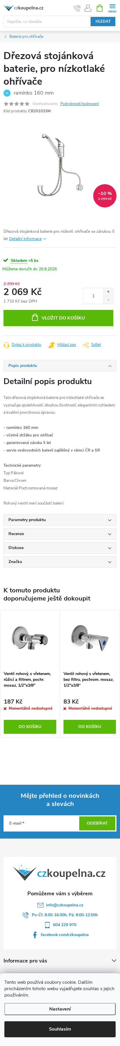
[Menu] (112, 7)
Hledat (103, 21)
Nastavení (60, 1009)
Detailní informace (25, 238)
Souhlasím (60, 1029)
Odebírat (97, 823)
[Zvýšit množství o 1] (108, 292)
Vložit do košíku (63, 318)
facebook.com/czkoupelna (65, 934)
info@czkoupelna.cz (64, 905)
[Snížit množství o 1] (108, 300)
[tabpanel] (30, 673)
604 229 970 (64, 925)
